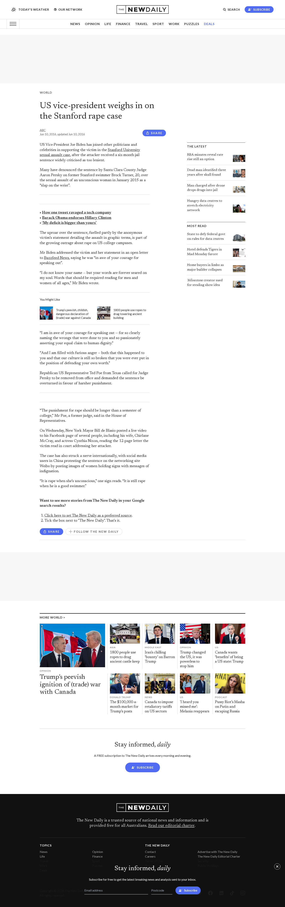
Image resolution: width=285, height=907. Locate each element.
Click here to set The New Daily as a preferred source (88, 516)
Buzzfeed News (56, 258)
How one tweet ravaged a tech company (76, 213)
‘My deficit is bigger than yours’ (69, 223)
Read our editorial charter (171, 826)
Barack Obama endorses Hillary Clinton (76, 218)
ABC (43, 130)
